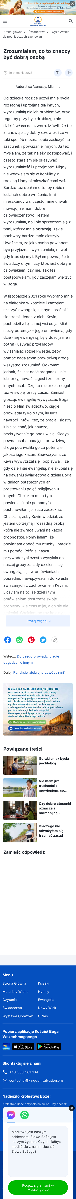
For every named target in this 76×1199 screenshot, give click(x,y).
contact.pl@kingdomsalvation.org (36, 1080)
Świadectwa (36, 32)
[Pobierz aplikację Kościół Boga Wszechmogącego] (6, 1046)
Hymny (43, 991)
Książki (43, 983)
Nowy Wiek (47, 1008)
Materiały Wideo (15, 991)
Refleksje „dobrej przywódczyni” (39, 672)
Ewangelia (46, 1000)
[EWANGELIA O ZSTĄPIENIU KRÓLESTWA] (38, 21)
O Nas (43, 1016)
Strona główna (12, 32)
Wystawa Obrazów (18, 1016)
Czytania (10, 1000)
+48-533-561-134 (23, 1072)
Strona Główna (14, 983)
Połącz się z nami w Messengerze (38, 1187)
